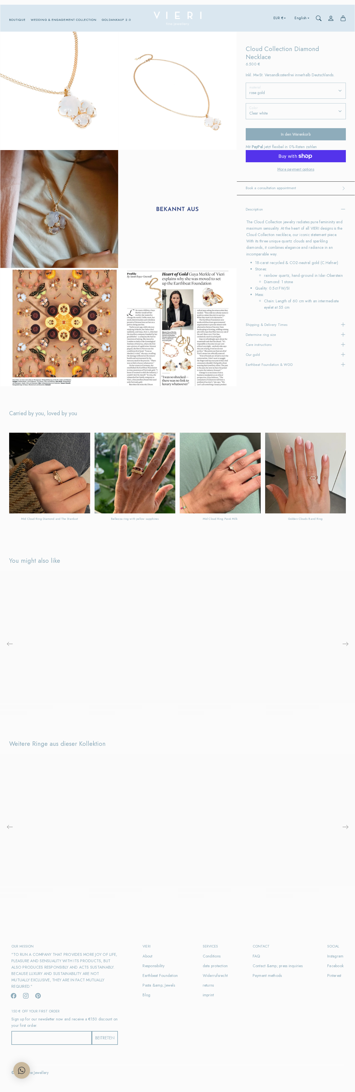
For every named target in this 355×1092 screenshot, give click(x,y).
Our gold (253, 354)
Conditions (212, 956)
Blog (146, 995)
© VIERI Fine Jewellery (30, 1072)
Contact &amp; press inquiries (278, 966)
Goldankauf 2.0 (116, 19)
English (301, 18)
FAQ (256, 956)
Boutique (17, 19)
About (147, 956)
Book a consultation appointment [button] (271, 188)
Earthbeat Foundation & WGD (269, 364)
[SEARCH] (319, 18)
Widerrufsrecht (215, 975)
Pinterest (334, 975)
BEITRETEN (105, 1038)
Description (254, 209)
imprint (208, 995)
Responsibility (153, 966)
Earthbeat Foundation (160, 975)
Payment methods (267, 975)
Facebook (335, 966)
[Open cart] (343, 18)
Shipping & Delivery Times (267, 324)
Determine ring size (261, 334)
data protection (215, 966)
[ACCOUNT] (331, 18)
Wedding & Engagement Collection (64, 19)
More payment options (295, 169)
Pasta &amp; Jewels (159, 985)
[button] (13, 996)
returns (208, 985)
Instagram (335, 956)
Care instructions (259, 344)
